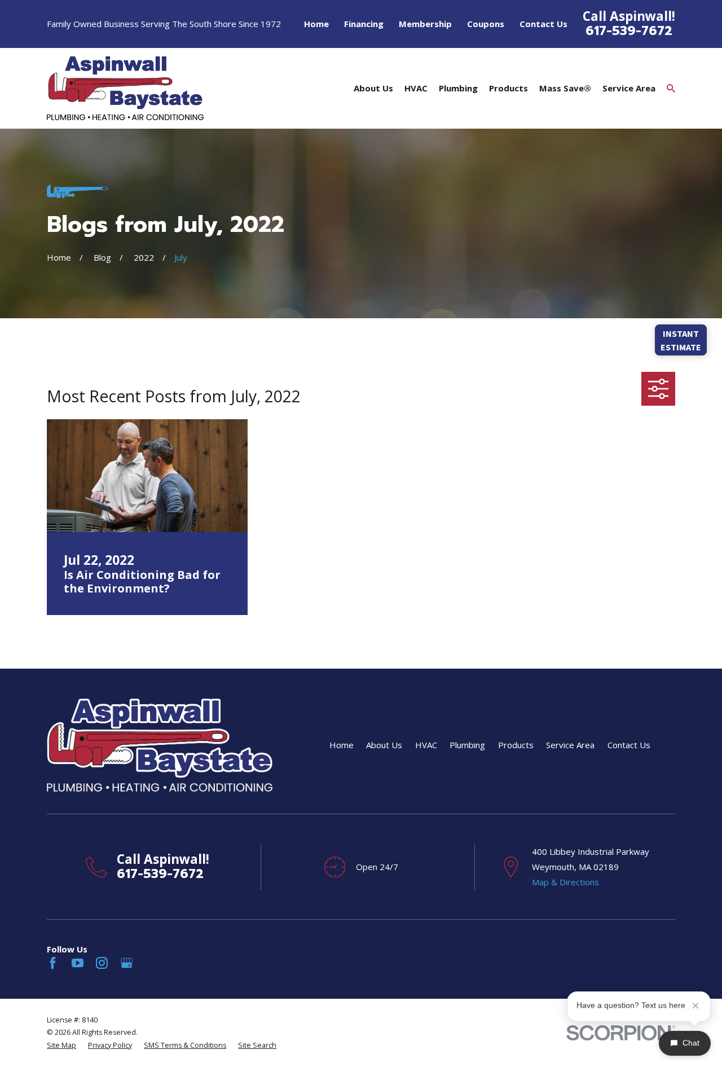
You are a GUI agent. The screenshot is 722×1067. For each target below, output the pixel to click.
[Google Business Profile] (127, 963)
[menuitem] (61, 1045)
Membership (425, 23)
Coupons (485, 23)
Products (516, 744)
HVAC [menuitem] (416, 88)
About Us (384, 744)
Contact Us (543, 23)
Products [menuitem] (508, 88)
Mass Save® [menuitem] (565, 88)
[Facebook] (53, 963)
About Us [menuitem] (373, 88)
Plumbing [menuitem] (458, 88)
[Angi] (151, 963)
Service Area (570, 744)
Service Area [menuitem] (628, 88)
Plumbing (467, 744)
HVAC (426, 744)
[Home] (125, 88)
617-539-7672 (628, 30)
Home (316, 23)
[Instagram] (102, 963)
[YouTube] (77, 963)
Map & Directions (565, 882)
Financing (364, 23)
